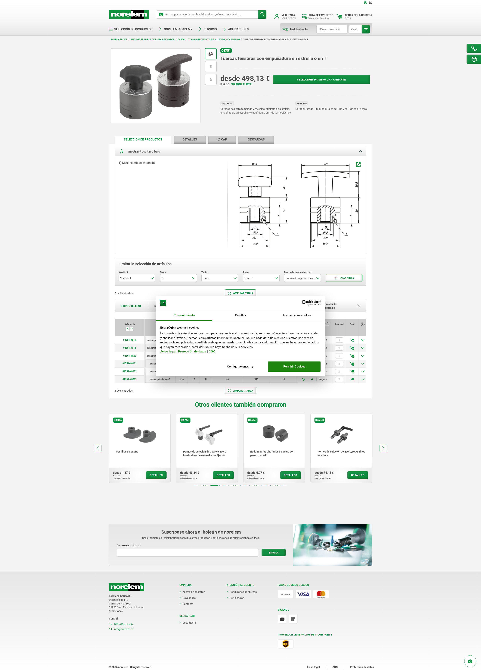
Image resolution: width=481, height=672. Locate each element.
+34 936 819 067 (123, 623)
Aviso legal (168, 351)
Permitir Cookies (294, 366)
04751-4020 (129, 355)
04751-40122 (130, 363)
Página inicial (119, 39)
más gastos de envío (241, 84)
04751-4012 (129, 339)
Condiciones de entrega (243, 591)
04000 (181, 39)
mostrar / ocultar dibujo (144, 151)
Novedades (189, 597)
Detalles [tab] (240, 315)
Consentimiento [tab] (184, 315)
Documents (189, 622)
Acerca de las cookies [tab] (296, 315)
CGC (212, 351)
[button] (196, 485)
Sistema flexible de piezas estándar (153, 39)
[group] (140, 448)
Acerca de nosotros (193, 591)
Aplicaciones (238, 29)
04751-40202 (130, 379)
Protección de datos (192, 351)
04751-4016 (129, 347)
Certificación (237, 597)
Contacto (187, 603)
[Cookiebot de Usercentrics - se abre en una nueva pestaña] (304, 303)
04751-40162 (130, 371)
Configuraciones (238, 366)
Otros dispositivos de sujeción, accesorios (214, 39)
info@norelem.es (123, 629)
